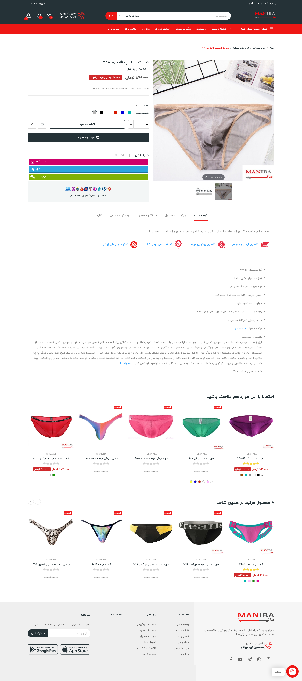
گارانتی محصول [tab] (146, 215)
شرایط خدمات (149, 642)
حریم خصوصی (181, 648)
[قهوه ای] (241, 475)
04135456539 (68, 17)
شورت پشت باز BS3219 (251, 564)
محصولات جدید (147, 630)
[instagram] (269, 659)
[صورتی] (208, 481)
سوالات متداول (148, 636)
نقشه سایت (182, 630)
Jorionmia (151, 454)
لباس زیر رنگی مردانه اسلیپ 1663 (101, 458)
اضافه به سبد (87, 124)
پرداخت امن (183, 624)
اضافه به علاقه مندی (42, 124)
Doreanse (51, 454)
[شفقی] (257, 581)
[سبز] (53, 475)
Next (31, 502)
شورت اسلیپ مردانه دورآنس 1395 (51, 458)
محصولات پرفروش (146, 624)
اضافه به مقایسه (32, 124)
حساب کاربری (149, 654)
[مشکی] (258, 475)
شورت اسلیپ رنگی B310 (201, 458)
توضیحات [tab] (201, 215)
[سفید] (49, 475)
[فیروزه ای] (246, 475)
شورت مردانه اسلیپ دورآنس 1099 (151, 564)
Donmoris (101, 454)
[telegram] (250, 659)
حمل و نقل (183, 642)
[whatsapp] (259, 659)
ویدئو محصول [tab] (119, 215)
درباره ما (184, 654)
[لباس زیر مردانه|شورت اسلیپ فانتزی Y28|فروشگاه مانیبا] (223, 192)
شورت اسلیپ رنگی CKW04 (251, 458)
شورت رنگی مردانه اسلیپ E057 (151, 458)
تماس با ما (183, 636)
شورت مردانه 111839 (101, 564)
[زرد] (191, 481)
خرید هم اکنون (86, 137)
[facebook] (231, 659)
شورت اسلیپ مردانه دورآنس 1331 (201, 564)
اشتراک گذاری (129, 155)
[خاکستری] (250, 475)
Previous (38, 502)
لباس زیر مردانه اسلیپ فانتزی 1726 (51, 564)
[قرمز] (199, 481)
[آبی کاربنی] (195, 481)
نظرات (98, 215)
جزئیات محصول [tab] (175, 215)
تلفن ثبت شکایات (146, 648)
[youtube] (240, 659)
